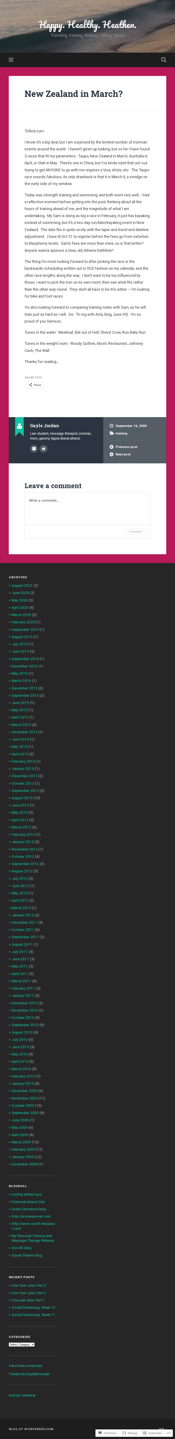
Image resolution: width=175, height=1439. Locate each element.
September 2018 (25, 659)
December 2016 (25, 666)
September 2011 (25, 937)
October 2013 (23, 783)
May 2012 (20, 893)
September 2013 (25, 790)
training (121, 433)
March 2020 (21, 615)
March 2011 (21, 981)
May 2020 (20, 600)
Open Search (162, 60)
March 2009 (21, 1142)
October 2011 (23, 930)
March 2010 (21, 1069)
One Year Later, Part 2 (29, 1293)
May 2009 (20, 1127)
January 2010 (23, 1083)
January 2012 (23, 915)
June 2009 (20, 1120)
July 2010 (20, 1039)
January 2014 (23, 768)
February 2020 (23, 622)
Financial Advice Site (28, 1202)
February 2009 (23, 1149)
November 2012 (25, 849)
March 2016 (21, 681)
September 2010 (25, 1025)
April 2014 (20, 754)
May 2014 (20, 746)
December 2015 (25, 688)
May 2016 (20, 673)
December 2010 (25, 1003)
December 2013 (25, 776)
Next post (123, 454)
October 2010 (23, 1017)
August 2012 (22, 871)
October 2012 (23, 856)
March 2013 (21, 827)
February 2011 (23, 988)
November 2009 (25, 1098)
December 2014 (25, 732)
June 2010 (20, 1047)
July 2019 (20, 644)
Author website (43, 449)
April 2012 (20, 900)
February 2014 (23, 761)
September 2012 (25, 864)
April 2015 (20, 717)
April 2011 (20, 974)
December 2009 (25, 1091)
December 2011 (25, 922)
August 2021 (22, 585)
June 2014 (20, 739)
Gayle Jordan (22, 1395)
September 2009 (25, 1113)
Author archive (34, 449)
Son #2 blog (21, 1248)
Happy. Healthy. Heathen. (87, 24)
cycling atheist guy (27, 1194)
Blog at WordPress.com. (31, 1429)
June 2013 (20, 805)
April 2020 (20, 607)
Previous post (126, 447)
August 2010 (22, 1032)
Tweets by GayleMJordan (29, 1374)
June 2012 (20, 886)
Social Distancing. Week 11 (33, 1315)
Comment (135, 531)
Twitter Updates (25, 1366)
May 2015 (20, 710)
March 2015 (21, 725)
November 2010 (25, 1010)
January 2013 (23, 842)
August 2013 (22, 798)
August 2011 (22, 944)
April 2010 (20, 1061)
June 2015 (20, 703)
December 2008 (25, 1164)
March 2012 (21, 908)
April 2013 (20, 820)
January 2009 (23, 1157)
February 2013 (23, 834)
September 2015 (25, 695)
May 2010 (20, 1054)
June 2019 (20, 651)
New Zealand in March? (73, 93)
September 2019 (25, 629)
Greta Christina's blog (29, 1209)
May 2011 (20, 966)
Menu (11, 60)
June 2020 (20, 593)
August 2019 (22, 637)
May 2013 (20, 812)
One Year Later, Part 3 (29, 1285)
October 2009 (23, 1105)
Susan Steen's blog (27, 1255)
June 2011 (20, 959)
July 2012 (20, 878)
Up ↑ (162, 1429)
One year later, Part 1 (28, 1300)
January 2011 (23, 995)
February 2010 (23, 1076)
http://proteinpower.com (31, 1216)
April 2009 (20, 1135)
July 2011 (20, 952)
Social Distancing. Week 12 (33, 1307)
